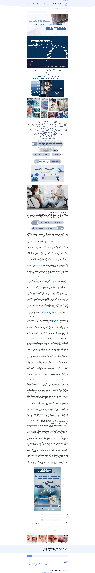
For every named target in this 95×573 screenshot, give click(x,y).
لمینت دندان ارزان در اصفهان (54, 301)
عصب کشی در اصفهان (53, 243)
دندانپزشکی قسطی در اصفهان (36, 3)
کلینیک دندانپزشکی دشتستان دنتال (41, 233)
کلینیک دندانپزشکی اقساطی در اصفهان (49, 287)
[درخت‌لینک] (51, 570)
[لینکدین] (52, 570)
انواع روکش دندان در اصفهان (44, 305)
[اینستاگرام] (64, 570)
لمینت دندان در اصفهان (36, 4)
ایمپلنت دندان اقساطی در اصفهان (60, 295)
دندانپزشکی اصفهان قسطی (40, 328)
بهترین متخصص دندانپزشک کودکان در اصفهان (48, 273)
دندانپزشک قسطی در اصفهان (52, 255)
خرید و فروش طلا (45, 565)
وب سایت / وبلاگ (65, 519)
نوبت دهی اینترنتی (52, 4)
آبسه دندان (29, 562)
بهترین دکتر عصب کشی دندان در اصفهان (62, 314)
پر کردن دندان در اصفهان (34, 542)
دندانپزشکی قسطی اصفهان (54, 316)
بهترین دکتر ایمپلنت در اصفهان (55, 320)
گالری (36, 562)
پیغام (66, 522)
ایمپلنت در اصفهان (58, 4)
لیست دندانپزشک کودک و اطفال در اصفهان (42, 563)
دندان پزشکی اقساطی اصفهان (31, 294)
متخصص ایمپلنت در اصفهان (30, 276)
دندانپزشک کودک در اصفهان (58, 310)
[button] (67, 539)
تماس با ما (30, 563)
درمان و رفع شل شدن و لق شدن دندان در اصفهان (42, 542)
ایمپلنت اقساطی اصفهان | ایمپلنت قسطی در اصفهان (47, 292)
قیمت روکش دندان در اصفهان (36, 298)
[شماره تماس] (47, 155)
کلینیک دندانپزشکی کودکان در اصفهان (44, 4)
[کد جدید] (49, 527)
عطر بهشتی (29, 565)
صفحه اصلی (58, 3)
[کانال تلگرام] (59, 570)
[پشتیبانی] (67, 570)
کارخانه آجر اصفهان (34, 559)
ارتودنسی (46, 559)
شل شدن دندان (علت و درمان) (54, 542)
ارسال (54, 530)
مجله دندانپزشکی (62, 8)
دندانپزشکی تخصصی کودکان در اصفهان (46, 312)
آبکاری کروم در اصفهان (44, 568)
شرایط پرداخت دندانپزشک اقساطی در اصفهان (48, 274)
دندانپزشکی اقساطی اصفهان (54, 283)
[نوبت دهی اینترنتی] (65, 570)
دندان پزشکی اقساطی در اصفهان (60, 236)
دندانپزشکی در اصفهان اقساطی (51, 282)
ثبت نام (29, 555)
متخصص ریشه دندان (44, 562)
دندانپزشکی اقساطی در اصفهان (53, 305)
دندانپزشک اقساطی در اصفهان (31, 261)
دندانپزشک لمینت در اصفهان (33, 323)
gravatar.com (37, 524)
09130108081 (29, 214)
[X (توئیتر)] (54, 570)
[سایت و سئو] (50, 570)
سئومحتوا (30, 564)
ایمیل (66, 517)
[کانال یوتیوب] (56, 570)
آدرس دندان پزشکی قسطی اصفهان (39, 265)
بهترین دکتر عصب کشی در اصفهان (45, 3)
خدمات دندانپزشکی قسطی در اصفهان (52, 249)
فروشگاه (36, 564)
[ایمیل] (60, 570)
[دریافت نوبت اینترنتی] (47, 173)
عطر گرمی (36, 565)
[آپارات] (61, 570)
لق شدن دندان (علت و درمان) (64, 542)
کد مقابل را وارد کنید (64, 527)
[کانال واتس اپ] (63, 570)
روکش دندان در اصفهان (53, 3)
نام (67, 514)
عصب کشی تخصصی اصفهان (34, 322)
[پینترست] (55, 570)
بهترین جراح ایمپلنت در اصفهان (33, 308)
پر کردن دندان (29, 559)
